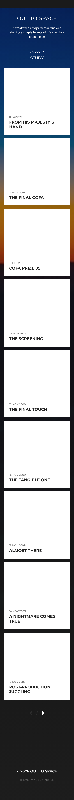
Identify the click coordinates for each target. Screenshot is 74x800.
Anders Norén (44, 779)
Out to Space (37, 18)
